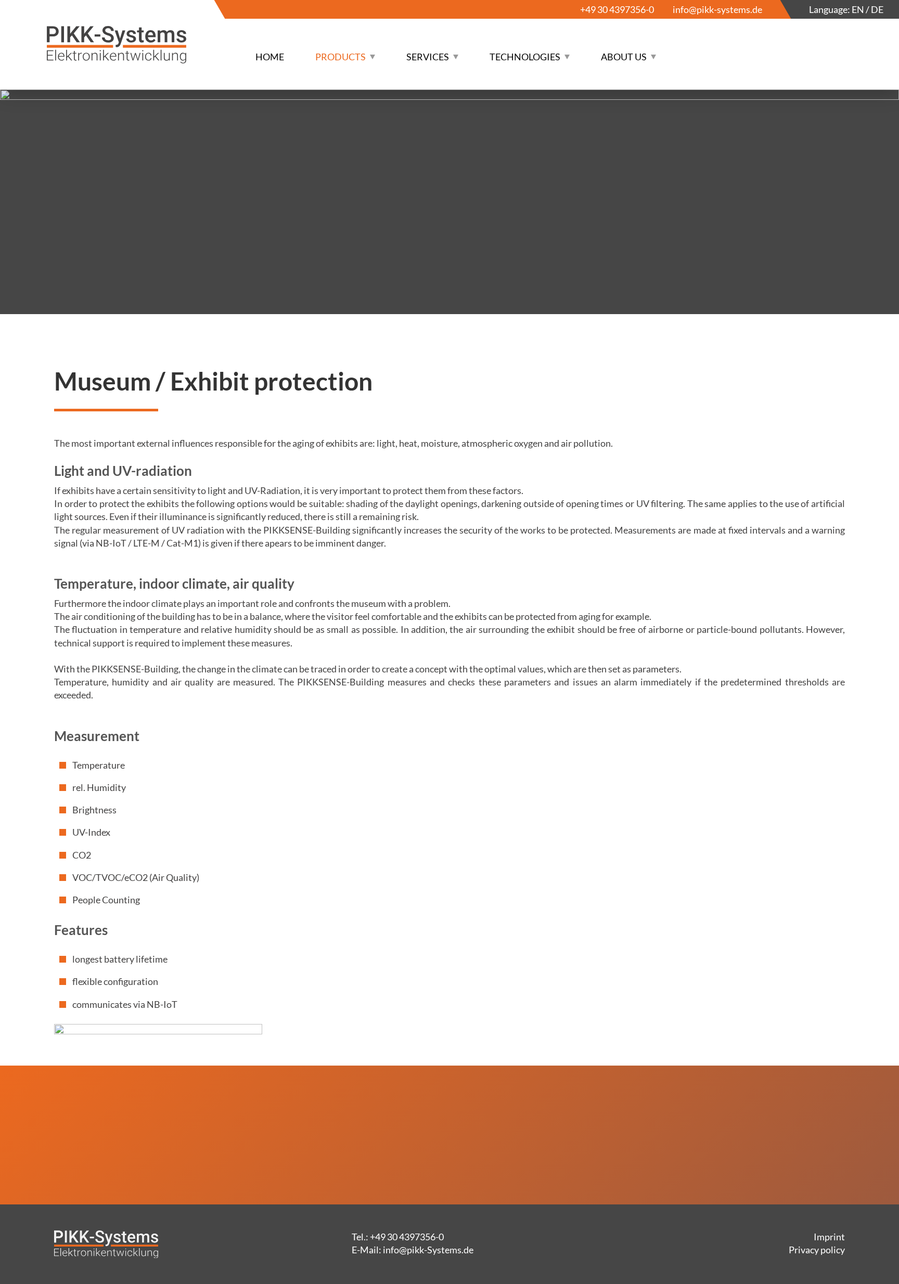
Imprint (829, 1236)
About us (624, 56)
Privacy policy (817, 1249)
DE (877, 9)
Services (427, 56)
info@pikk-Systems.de (428, 1249)
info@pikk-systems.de (717, 9)
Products (340, 56)
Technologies (525, 56)
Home (269, 56)
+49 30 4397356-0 (617, 9)
